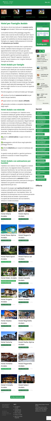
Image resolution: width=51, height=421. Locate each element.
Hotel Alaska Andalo (6, 322)
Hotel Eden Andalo (9, 278)
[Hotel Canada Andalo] (26, 271)
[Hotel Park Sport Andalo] (9, 250)
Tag (43, 51)
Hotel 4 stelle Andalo (6, 261)
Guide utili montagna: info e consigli (42, 138)
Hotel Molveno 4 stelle (41, 173)
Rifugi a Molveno (41, 179)
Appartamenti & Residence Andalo (8, 280)
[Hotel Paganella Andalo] (26, 357)
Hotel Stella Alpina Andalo (26, 343)
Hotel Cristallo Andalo (7, 386)
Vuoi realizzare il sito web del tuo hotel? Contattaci (5, 406)
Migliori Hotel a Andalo (40, 404)
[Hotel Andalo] (26, 293)
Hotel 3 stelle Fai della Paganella (41, 149)
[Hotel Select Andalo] (26, 378)
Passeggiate (40, 176)
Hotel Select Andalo (23, 386)
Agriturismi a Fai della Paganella (42, 113)
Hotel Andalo (23, 299)
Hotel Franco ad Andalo (25, 258)
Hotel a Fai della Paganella (41, 157)
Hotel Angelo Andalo (43, 17)
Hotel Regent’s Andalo (30, 17)
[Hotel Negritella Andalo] (26, 314)
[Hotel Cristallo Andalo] (9, 378)
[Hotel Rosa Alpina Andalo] (9, 228)
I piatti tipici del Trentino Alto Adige (42, 76)
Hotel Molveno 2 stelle (41, 164)
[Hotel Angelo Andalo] (9, 293)
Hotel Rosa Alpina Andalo (8, 236)
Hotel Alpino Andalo (23, 215)
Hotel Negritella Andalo (25, 322)
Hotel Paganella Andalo (25, 365)
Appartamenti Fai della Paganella (41, 122)
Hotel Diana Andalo (6, 215)
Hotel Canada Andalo (24, 279)
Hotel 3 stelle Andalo (6, 240)
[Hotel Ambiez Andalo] (9, 357)
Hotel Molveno (40, 160)
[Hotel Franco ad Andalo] (26, 250)
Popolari (37, 51)
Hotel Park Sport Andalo (8, 258)
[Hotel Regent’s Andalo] (26, 228)
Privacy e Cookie (18, 414)
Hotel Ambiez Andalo (6, 365)
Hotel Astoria (6, 342)
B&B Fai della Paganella (40, 130)
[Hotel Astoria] (9, 335)
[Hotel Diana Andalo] (9, 207)
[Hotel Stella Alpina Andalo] (26, 335)
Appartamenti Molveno (40, 126)
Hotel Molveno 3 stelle (41, 168)
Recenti (40, 51)
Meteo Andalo (18, 412)
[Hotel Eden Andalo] (9, 271)
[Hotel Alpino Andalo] (26, 207)
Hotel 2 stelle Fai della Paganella (41, 142)
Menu (46, 2)
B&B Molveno (40, 134)
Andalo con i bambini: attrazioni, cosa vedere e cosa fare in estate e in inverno (42, 58)
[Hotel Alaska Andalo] (9, 314)
